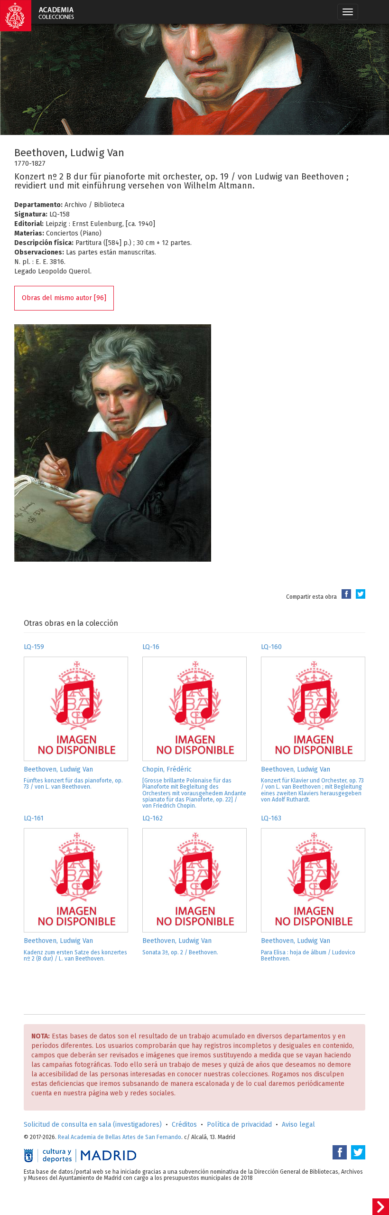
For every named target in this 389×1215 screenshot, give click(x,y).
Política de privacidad (239, 1125)
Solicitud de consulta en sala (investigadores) (93, 1125)
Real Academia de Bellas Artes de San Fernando (119, 1137)
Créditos (184, 1125)
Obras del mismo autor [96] (64, 298)
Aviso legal (298, 1125)
